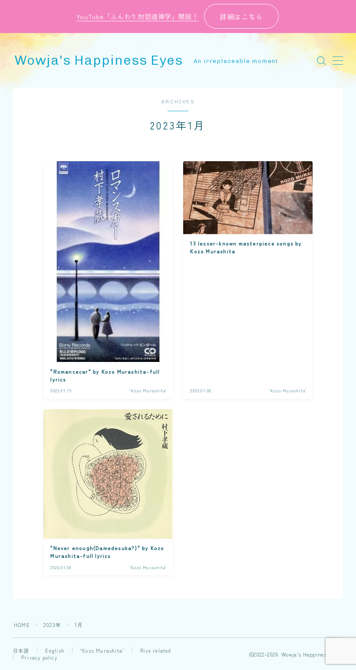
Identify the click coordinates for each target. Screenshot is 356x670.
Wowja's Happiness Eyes (98, 60)
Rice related (155, 650)
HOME (22, 624)
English (54, 650)
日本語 (21, 650)
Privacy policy (39, 657)
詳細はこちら (241, 16)
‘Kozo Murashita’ (102, 650)
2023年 (52, 624)
